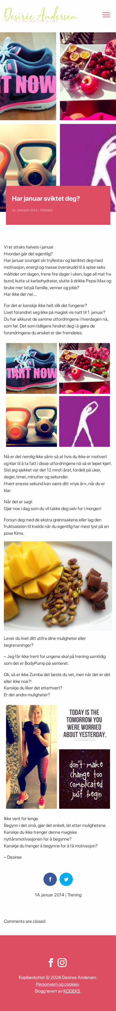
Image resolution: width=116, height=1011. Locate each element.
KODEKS (71, 991)
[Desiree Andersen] (41, 14)
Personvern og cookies (57, 984)
